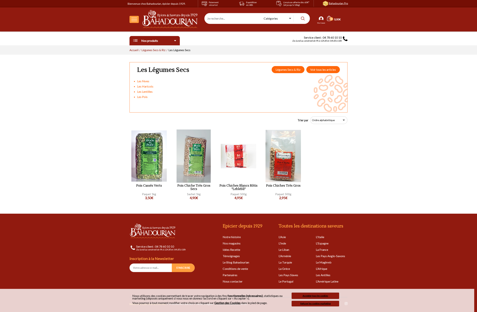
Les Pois (142, 97)
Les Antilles (323, 275)
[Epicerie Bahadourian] (170, 19)
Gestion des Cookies (227, 303)
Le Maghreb (323, 262)
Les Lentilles (145, 91)
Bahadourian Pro (338, 3)
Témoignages (231, 256)
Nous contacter (233, 281)
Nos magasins (232, 243)
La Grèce (284, 268)
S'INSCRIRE (183, 267)
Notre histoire (232, 237)
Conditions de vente (235, 268)
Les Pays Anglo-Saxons (330, 256)
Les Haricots (145, 86)
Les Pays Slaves (288, 275)
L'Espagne (322, 243)
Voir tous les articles (323, 69)
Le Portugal (286, 281)
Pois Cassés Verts (149, 186)
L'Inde (282, 243)
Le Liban (284, 249)
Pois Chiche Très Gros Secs (193, 187)
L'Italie (320, 237)
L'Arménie (285, 256)
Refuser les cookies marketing (315, 303)
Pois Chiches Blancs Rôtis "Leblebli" (238, 187)
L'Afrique (321, 268)
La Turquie (285, 262)
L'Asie (282, 237)
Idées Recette (231, 249)
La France (322, 249)
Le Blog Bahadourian (236, 262)
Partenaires (230, 275)
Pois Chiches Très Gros (283, 186)
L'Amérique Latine (327, 281)
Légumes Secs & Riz (288, 69)
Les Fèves (143, 81)
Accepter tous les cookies (315, 295)
